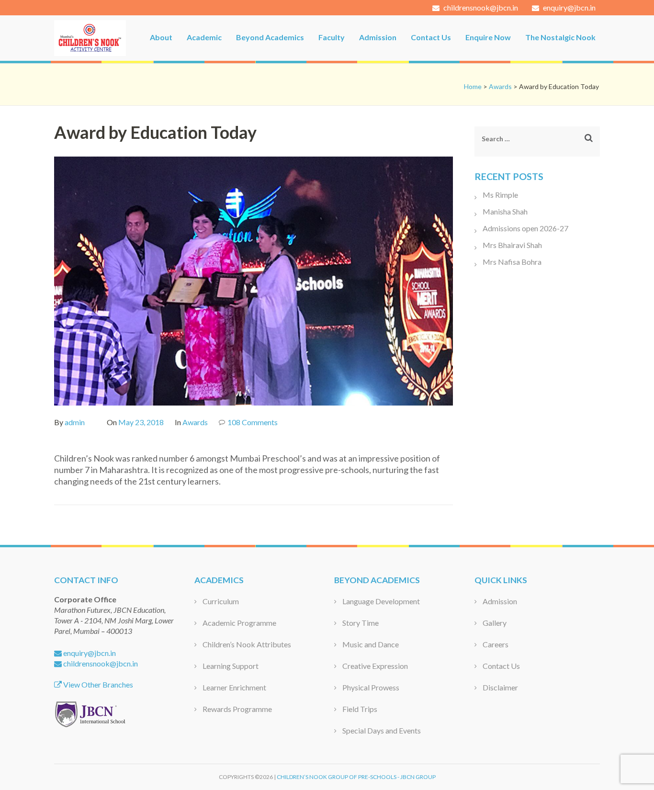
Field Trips (359, 708)
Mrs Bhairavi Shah (512, 244)
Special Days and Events (381, 730)
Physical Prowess (370, 687)
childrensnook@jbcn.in (480, 7)
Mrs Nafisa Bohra (512, 261)
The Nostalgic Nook (560, 37)
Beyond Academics (270, 37)
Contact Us (431, 37)
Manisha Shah (505, 211)
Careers (495, 644)
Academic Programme (239, 622)
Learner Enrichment (234, 687)
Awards (500, 86)
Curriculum (221, 601)
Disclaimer (500, 687)
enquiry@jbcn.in (568, 7)
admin (75, 422)
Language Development (381, 601)
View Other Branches (97, 684)
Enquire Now (488, 37)
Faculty (331, 37)
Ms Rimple (500, 194)
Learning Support (231, 665)
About (161, 37)
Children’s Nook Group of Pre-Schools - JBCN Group (356, 776)
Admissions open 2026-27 (525, 228)
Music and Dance (370, 644)
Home (473, 86)
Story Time (360, 622)
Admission (377, 37)
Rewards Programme (237, 708)
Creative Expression (375, 665)
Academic (204, 37)
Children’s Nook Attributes (247, 644)
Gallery (495, 622)
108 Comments (252, 422)
